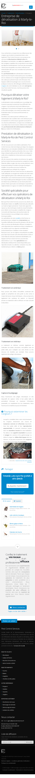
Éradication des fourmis (16, 532)
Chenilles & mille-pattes (9, 679)
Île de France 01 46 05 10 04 (9, 724)
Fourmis (5, 670)
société (18, 218)
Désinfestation (20, 13)
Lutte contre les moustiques (17, 515)
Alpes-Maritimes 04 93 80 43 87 (10, 726)
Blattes (4, 673)
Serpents (5, 692)
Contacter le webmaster (8, 770)
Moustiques (6, 655)
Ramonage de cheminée (9, 704)
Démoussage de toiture (9, 707)
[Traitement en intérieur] (17, 322)
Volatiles (5, 689)
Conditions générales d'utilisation (20, 761)
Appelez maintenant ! (18, 486)
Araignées (5, 676)
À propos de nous (19, 646)
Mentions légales (5, 761)
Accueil (3, 13)
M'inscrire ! (29, 742)
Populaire (18, 501)
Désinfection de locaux (9, 702)
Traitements (10, 13)
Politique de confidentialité (8, 763)
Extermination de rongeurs (16, 507)
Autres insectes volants (9, 663)
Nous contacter (18, 607)
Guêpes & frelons (7, 658)
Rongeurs (5, 686)
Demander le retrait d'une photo (25, 770)
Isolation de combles (8, 710)
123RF (12, 767)
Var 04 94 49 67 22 (7, 728)
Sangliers (5, 694)
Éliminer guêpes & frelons (16, 523)
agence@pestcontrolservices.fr (15, 721)
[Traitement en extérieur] (17, 268)
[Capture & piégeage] (17, 373)
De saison (7, 501)
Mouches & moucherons (9, 660)
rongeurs (4, 86)
